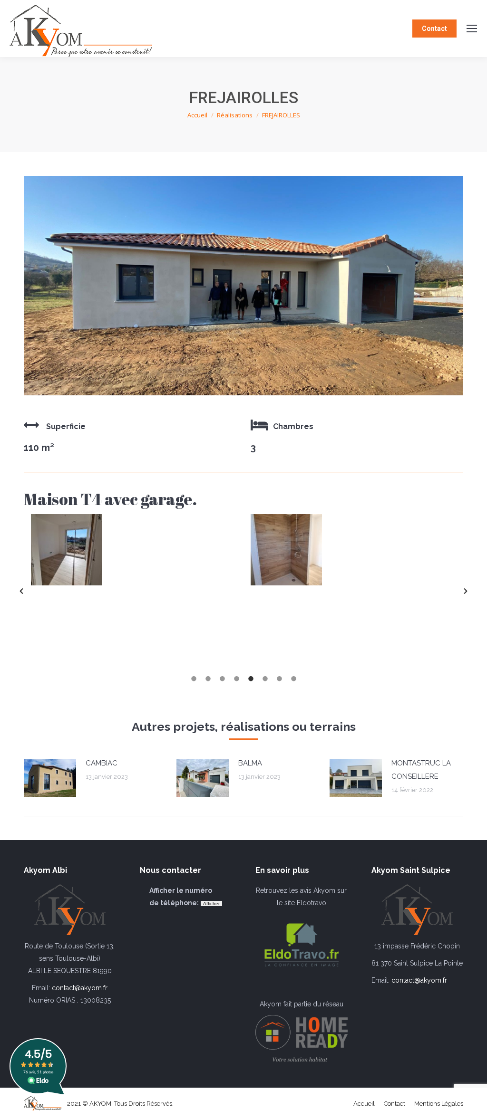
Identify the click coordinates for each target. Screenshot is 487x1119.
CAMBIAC (101, 763)
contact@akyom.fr (79, 988)
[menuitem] (364, 1103)
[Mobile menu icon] (471, 28)
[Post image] (50, 778)
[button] (21, 591)
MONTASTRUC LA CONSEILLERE (421, 770)
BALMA (250, 763)
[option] (133, 549)
